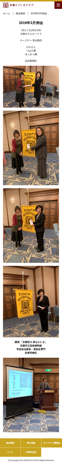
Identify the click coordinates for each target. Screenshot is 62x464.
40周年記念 (31, 452)
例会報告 (10, 443)
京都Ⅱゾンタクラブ (22, 5)
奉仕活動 (31, 443)
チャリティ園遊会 (51, 443)
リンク (10, 452)
